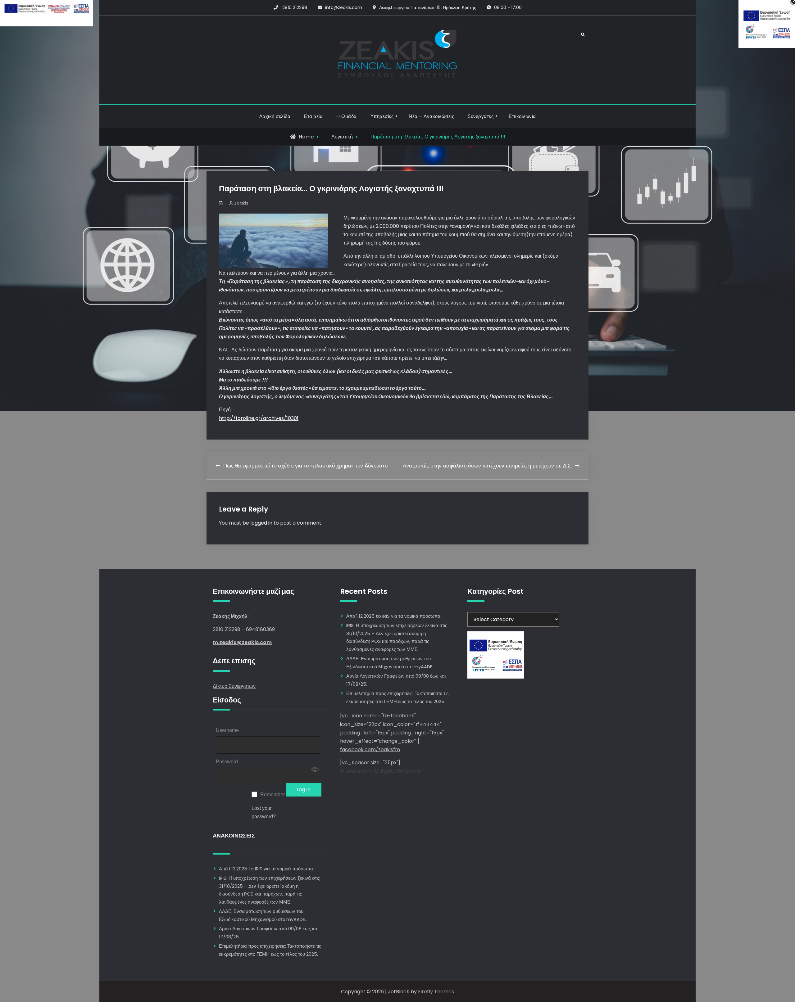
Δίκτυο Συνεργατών (234, 686)
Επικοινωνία (522, 116)
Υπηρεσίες (382, 116)
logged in (261, 522)
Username (227, 730)
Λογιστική (342, 136)
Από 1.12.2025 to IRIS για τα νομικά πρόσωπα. (266, 868)
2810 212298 (294, 7)
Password (227, 761)
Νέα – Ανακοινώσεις (431, 116)
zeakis (241, 203)
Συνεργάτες (480, 116)
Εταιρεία (313, 116)
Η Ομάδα (346, 116)
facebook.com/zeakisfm (370, 749)
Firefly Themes (436, 991)
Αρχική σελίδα (275, 116)
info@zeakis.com (343, 7)
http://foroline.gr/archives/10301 (258, 418)
